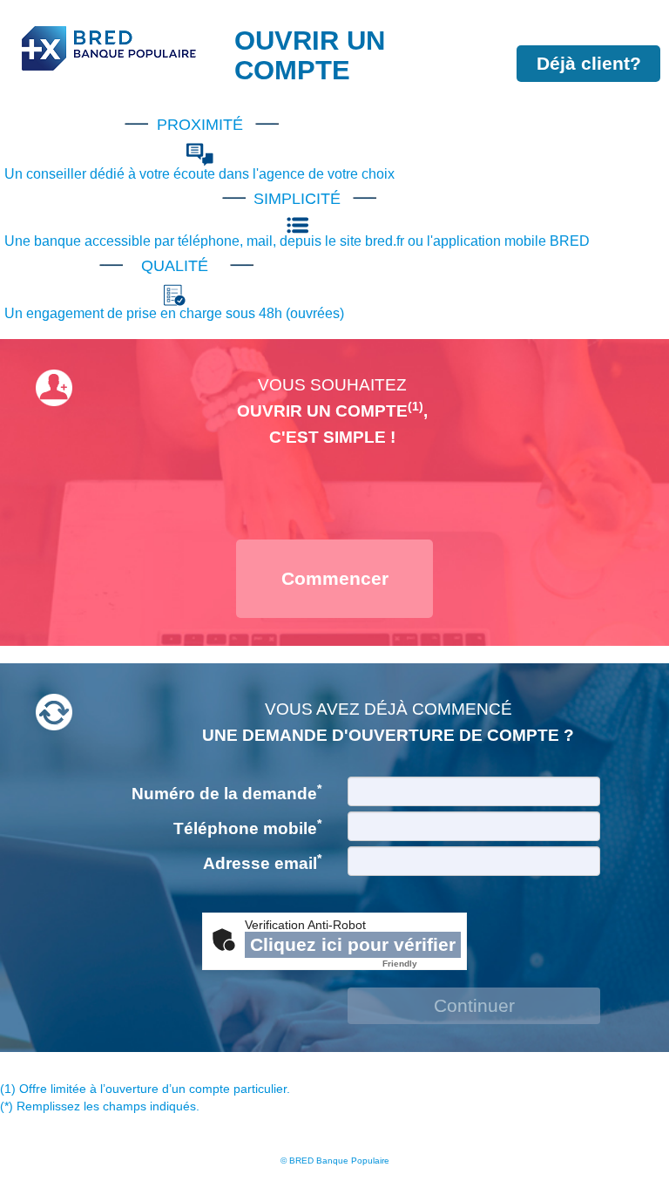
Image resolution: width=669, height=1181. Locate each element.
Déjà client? (589, 63)
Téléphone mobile (247, 827)
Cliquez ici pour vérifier (353, 944)
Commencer (335, 578)
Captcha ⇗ (421, 963)
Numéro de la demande (226, 792)
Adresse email (262, 862)
